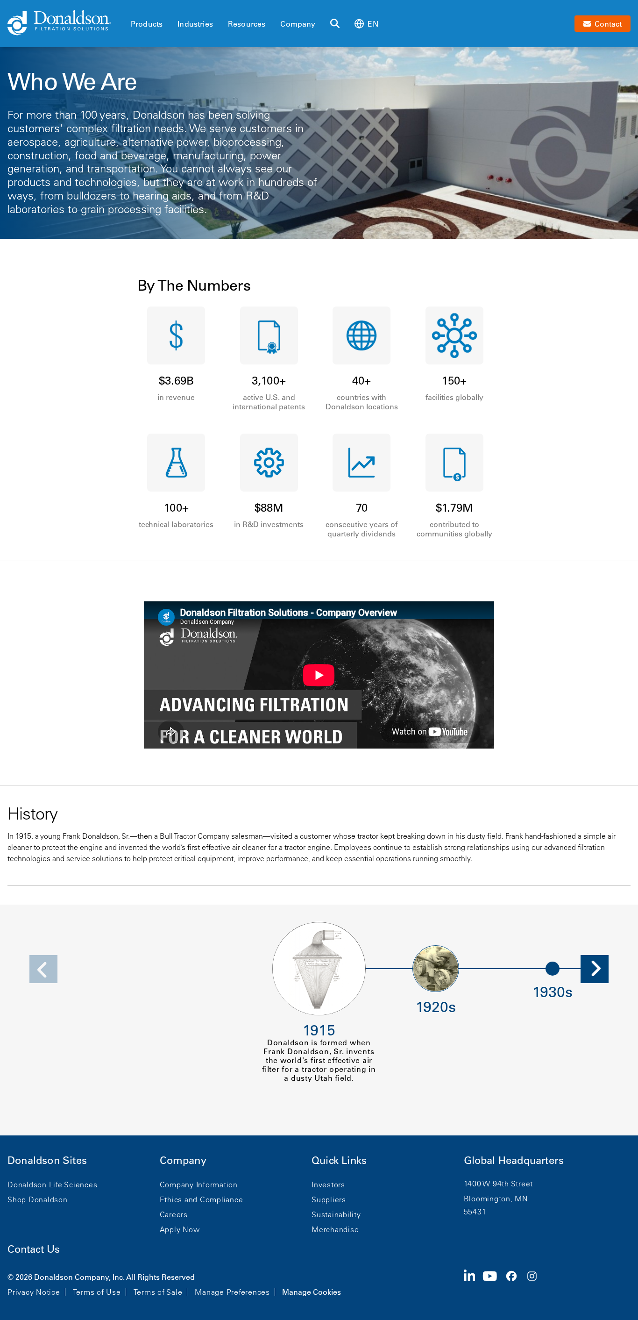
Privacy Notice (33, 1292)
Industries (195, 24)
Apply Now (180, 1229)
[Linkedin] (473, 1284)
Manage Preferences (232, 1292)
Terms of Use (97, 1292)
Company (297, 24)
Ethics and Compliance (201, 1199)
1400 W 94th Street (498, 1183)
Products (147, 24)
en (373, 24)
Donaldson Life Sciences (52, 1184)
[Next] (595, 969)
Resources (246, 24)
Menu (133, 8)
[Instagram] (535, 1284)
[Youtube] (493, 1284)
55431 (475, 1211)
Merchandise (335, 1229)
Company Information (199, 1184)
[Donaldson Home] (65, 23)
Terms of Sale (158, 1292)
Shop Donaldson (37, 1199)
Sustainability (336, 1214)
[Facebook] (515, 1284)
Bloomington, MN (496, 1198)
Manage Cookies (311, 1292)
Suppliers (329, 1199)
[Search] (335, 24)
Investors (328, 1184)
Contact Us (33, 1249)
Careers (174, 1214)
